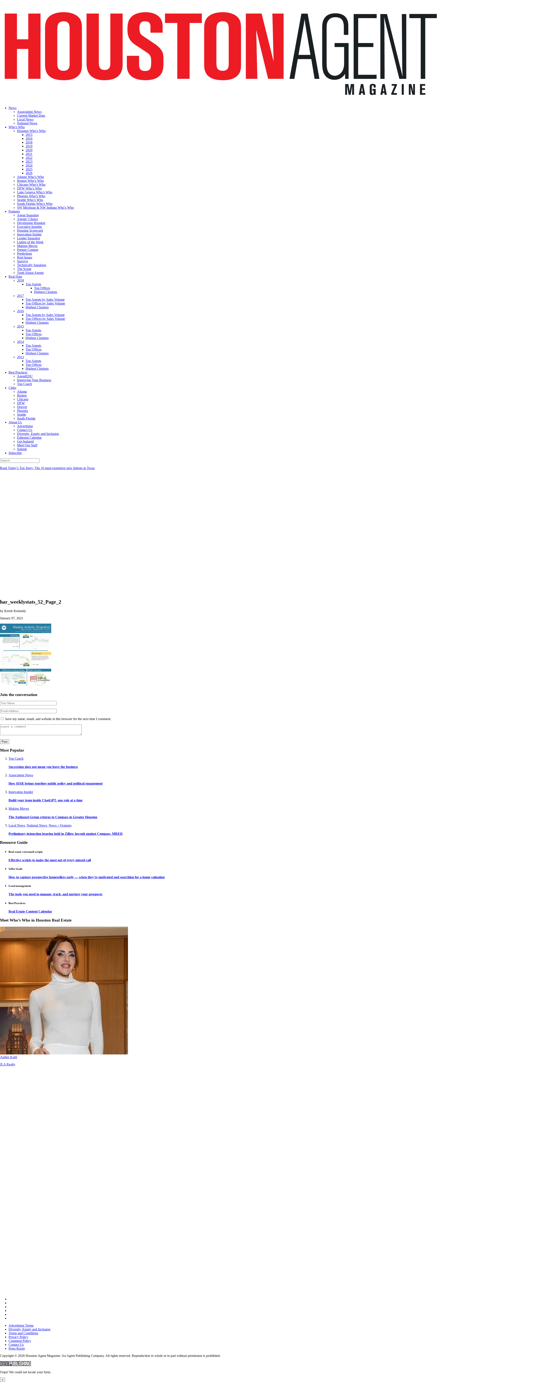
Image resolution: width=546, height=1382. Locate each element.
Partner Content (27, 250)
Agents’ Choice (27, 219)
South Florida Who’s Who (34, 204)
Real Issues (24, 257)
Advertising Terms (21, 1325)
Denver (22, 407)
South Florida (26, 418)
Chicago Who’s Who (31, 184)
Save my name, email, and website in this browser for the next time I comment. (58, 719)
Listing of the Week (30, 242)
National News (27, 123)
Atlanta (22, 391)
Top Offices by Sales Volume (45, 303)
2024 (29, 165)
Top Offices (42, 288)
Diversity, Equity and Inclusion (38, 434)
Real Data (15, 276)
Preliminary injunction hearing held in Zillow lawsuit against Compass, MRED (66, 834)
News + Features (60, 825)
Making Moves (27, 246)
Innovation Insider (29, 234)
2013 (20, 357)
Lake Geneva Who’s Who (34, 192)
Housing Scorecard (30, 230)
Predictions (24, 253)
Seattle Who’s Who (30, 200)
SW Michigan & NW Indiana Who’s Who (45, 207)
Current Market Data (31, 115)
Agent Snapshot (28, 215)
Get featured (25, 441)
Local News (25, 119)
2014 (20, 342)
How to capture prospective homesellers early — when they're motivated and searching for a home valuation (87, 877)
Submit (22, 449)
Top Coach (24, 384)
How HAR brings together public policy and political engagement (56, 783)
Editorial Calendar (29, 437)
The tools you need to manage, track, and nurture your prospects (55, 894)
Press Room (17, 1348)
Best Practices (18, 372)
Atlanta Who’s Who (30, 177)
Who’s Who (17, 127)
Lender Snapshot (28, 238)
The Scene (24, 269)
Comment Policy (20, 1341)
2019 (29, 146)
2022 (29, 158)
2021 (29, 154)
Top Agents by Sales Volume (45, 299)
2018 (29, 142)
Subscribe (15, 453)
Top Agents (33, 284)
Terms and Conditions (23, 1333)
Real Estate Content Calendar (30, 911)
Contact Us (24, 430)
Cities (12, 388)
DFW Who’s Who (29, 188)
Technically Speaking (31, 265)
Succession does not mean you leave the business (43, 767)
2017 (20, 296)
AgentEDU (25, 376)
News (12, 108)
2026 (29, 173)
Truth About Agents (30, 273)
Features (14, 211)
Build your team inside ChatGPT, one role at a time (46, 800)
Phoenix (22, 411)
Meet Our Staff (27, 445)
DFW (21, 403)
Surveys (22, 261)
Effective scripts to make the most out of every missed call (50, 860)
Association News (29, 112)
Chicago (22, 399)
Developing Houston (31, 223)
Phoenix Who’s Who (31, 196)
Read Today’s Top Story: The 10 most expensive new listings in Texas (47, 468)
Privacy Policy (18, 1337)
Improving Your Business (34, 380)
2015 (29, 135)
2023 (29, 161)
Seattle (21, 414)
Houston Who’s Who (31, 131)
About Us (15, 422)
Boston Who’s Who (30, 181)
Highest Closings (45, 292)
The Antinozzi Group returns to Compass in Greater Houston (53, 817)
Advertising (25, 426)
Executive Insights (29, 227)
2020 (29, 150)
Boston (22, 395)
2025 (29, 169)
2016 (29, 138)
